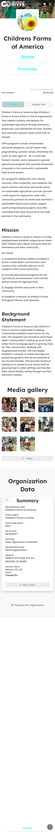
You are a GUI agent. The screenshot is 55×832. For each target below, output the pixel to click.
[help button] (50, 827)
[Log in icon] (44, 4)
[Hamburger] (50, 4)
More (30, 458)
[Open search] (39, 4)
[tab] (13, 104)
